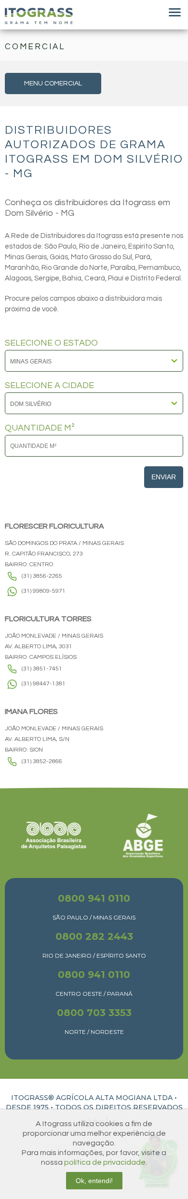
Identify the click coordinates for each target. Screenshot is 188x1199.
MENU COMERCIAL (53, 83)
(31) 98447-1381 (44, 684)
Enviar (163, 477)
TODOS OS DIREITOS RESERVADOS (119, 1107)
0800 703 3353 (94, 1012)
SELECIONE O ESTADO (51, 343)
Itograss (39, 16)
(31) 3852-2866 (42, 761)
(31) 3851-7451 (42, 669)
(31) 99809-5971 (44, 591)
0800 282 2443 (94, 936)
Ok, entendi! (94, 1181)
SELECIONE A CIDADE (49, 385)
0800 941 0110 (94, 898)
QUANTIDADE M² (40, 428)
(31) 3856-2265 (42, 576)
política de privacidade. (105, 1162)
